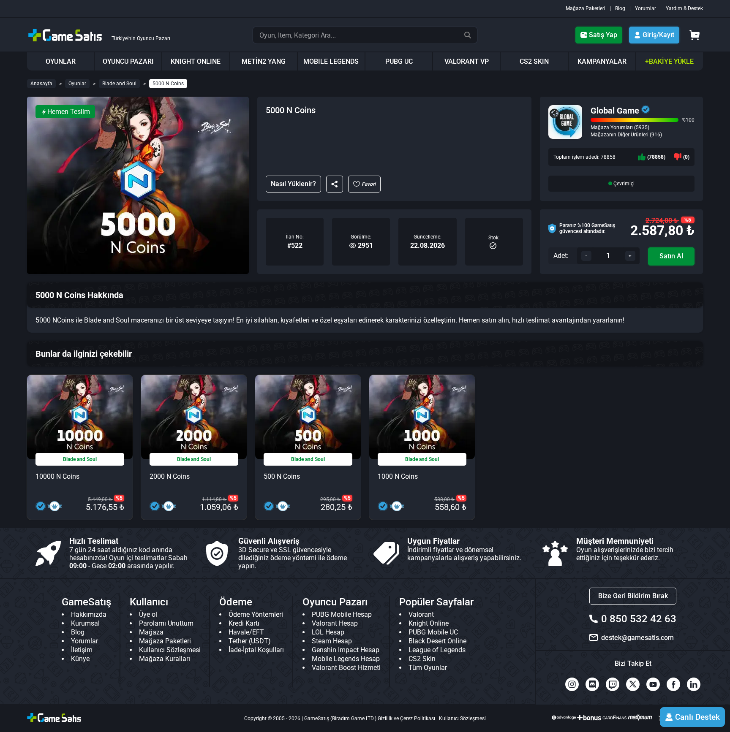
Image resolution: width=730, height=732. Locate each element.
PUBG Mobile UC (433, 632)
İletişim (82, 650)
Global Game (615, 111)
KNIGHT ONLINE (196, 61)
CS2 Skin (422, 659)
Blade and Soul (119, 84)
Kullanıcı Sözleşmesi (170, 650)
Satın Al (671, 256)
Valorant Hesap (335, 623)
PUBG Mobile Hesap (342, 614)
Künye (80, 659)
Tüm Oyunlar (428, 668)
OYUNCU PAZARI (128, 61)
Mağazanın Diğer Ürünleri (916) (626, 135)
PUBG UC (399, 61)
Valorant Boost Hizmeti (346, 668)
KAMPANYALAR (601, 61)
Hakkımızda (88, 614)
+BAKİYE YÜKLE (669, 61)
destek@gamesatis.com (637, 638)
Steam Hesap (332, 641)
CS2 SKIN (534, 61)
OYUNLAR (61, 61)
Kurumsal (85, 623)
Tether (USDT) (250, 641)
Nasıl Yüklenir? (293, 184)
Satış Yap (603, 35)
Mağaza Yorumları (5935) (620, 127)
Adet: (561, 256)
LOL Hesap (328, 632)
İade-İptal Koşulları (256, 650)
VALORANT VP (466, 61)
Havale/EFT (246, 632)
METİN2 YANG (264, 61)
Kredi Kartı (244, 623)
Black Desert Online (437, 641)
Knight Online (429, 623)
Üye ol (148, 614)
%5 (687, 220)
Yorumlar (645, 8)
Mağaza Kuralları (164, 659)
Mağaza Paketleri (585, 8)
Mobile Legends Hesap (346, 659)
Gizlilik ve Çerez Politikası (406, 718)
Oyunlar (77, 84)
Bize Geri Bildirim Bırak (633, 596)
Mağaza (151, 632)
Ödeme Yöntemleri (256, 614)
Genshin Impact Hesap (345, 650)
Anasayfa (41, 84)
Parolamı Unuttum (166, 623)
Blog (620, 8)
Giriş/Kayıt (658, 35)
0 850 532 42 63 (638, 619)
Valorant (421, 614)
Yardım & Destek (684, 8)
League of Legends (437, 650)
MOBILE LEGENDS (331, 61)
